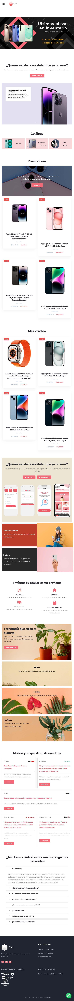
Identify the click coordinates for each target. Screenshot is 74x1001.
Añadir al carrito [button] (20, 218)
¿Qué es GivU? (17, 869)
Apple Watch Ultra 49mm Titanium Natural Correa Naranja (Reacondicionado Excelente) (19, 376)
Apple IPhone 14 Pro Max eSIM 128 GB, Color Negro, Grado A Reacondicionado (19, 298)
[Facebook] (6, 962)
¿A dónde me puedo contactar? (23, 922)
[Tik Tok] (2, 962)
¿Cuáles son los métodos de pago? (24, 899)
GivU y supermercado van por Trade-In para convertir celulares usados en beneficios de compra (53, 824)
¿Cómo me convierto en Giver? (23, 916)
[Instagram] (10, 962)
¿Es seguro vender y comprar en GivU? (26, 905)
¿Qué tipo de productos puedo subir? (25, 894)
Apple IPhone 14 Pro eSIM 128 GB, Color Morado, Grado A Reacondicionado (19, 236)
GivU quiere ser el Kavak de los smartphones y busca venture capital (28, 798)
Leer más (56, 223)
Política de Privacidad (45, 953)
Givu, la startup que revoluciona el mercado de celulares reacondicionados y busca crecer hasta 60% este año (54, 768)
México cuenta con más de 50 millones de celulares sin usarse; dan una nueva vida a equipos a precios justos (18, 824)
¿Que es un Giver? (18, 910)
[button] (37, 868)
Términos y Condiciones (46, 949)
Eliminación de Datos (45, 957)
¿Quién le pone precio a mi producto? (25, 888)
